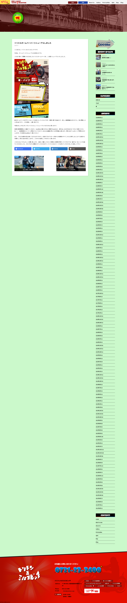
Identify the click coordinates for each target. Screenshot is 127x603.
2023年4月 (98, 228)
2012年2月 (98, 482)
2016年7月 (98, 329)
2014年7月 (98, 387)
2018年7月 (98, 287)
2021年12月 (98, 234)
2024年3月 (98, 192)
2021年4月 (98, 241)
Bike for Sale (99, 522)
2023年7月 (98, 218)
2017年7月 (98, 300)
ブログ (97, 103)
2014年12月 (98, 374)
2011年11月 (98, 492)
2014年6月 (98, 391)
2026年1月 (98, 134)
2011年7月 (98, 505)
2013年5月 (98, 433)
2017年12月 (98, 293)
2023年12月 (98, 202)
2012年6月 (98, 469)
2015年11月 (98, 348)
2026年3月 (98, 127)
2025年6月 (98, 156)
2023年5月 (98, 225)
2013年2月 (98, 443)
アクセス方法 (110, 586)
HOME (97, 519)
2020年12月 (98, 244)
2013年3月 (98, 440)
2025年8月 (98, 150)
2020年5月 (98, 251)
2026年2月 (98, 130)
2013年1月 (98, 446)
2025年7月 (98, 153)
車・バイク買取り (107, 581)
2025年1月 (98, 169)
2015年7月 (98, 361)
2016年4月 (98, 335)
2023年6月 (98, 221)
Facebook (20, 149)
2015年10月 (98, 352)
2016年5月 (98, 332)
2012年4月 (98, 475)
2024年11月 (98, 176)
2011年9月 (98, 498)
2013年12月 (98, 410)
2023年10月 (98, 208)
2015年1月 (98, 371)
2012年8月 (98, 462)
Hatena (56, 149)
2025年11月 (98, 140)
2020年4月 (98, 254)
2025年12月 (98, 137)
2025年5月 (98, 160)
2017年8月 (98, 296)
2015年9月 (98, 355)
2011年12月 (98, 488)
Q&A (113, 2)
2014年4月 (98, 397)
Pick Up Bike (106, 2)
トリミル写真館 (116, 583)
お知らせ (98, 100)
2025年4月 (98, 163)
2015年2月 (98, 368)
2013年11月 (98, 413)
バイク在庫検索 (96, 581)
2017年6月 (98, 303)
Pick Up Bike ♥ (90, 586)
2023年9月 (98, 212)
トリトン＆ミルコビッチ (5, 2)
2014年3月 (98, 401)
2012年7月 (98, 466)
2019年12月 (98, 257)
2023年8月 (98, 215)
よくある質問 (101, 586)
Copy (73, 149)
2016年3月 (98, 339)
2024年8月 (98, 182)
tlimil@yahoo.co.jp (68, 591)
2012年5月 (98, 472)
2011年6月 (98, 508)
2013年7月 (98, 427)
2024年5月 (98, 186)
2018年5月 (98, 290)
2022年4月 (98, 231)
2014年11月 (98, 378)
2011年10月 (98, 495)
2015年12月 (98, 345)
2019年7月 (98, 267)
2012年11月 (98, 453)
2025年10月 (98, 143)
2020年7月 (98, 247)
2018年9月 (98, 280)
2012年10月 (98, 456)
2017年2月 (98, 309)
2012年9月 (98, 459)
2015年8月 (98, 358)
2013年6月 (98, 430)
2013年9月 (98, 420)
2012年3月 (98, 479)
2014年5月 (98, 394)
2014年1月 (98, 407)
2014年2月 (98, 404)
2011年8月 (98, 501)
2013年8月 (98, 423)
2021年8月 (98, 238)
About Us (91, 2)
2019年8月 (98, 264)
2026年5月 (98, 120)
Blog (122, 2)
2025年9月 (98, 147)
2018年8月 (98, 283)
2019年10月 (98, 260)
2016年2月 (98, 342)
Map (117, 2)
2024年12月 (98, 173)
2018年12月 (98, 273)
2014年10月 (98, 381)
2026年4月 (98, 124)
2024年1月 (98, 199)
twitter (38, 149)
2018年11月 (98, 277)
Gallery (98, 2)
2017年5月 (98, 306)
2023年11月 (98, 205)
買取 (83, 2)
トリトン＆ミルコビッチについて (93, 583)
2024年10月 (98, 179)
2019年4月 (98, 270)
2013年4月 (98, 436)
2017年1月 (98, 313)
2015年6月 (98, 365)
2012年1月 (98, 485)
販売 (73, 2)
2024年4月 (98, 189)
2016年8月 (98, 326)
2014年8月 (98, 384)
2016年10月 (98, 322)
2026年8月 (98, 117)
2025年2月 (98, 166)
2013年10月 (98, 417)
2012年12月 (98, 449)
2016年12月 (98, 316)
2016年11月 (98, 319)
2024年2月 (98, 195)
